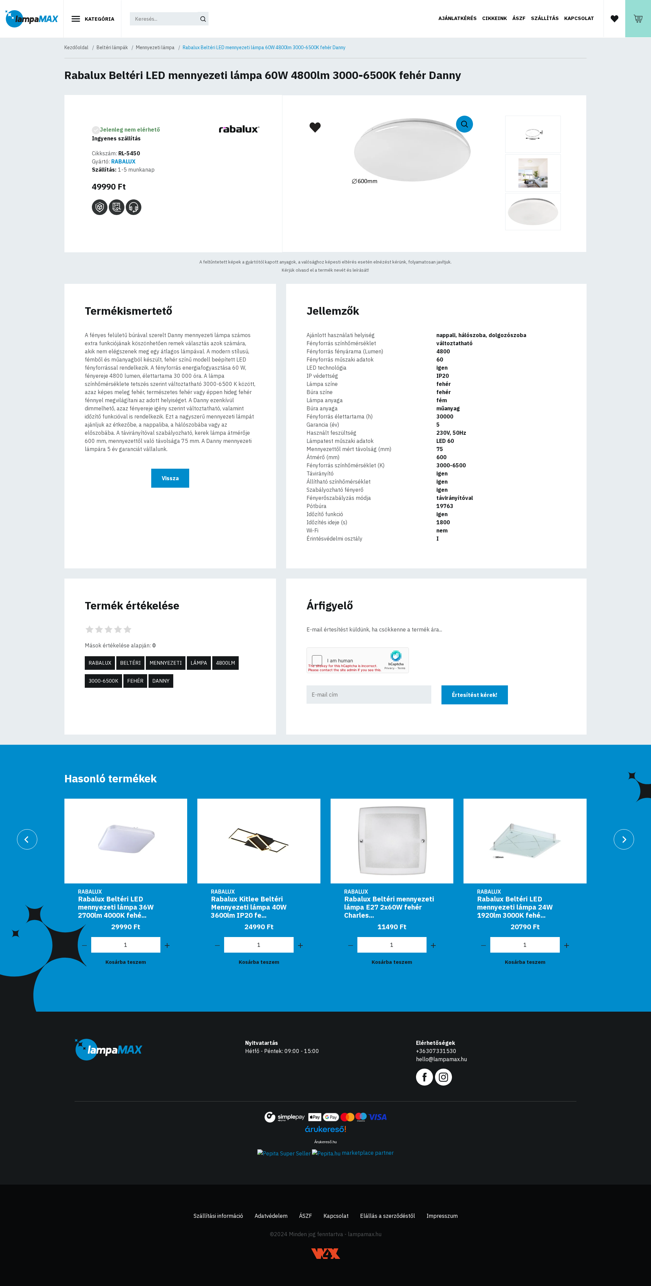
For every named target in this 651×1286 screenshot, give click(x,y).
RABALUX (123, 161)
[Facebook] (424, 1076)
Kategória (98, 19)
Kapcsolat (579, 18)
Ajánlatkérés (457, 18)
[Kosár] (638, 18)
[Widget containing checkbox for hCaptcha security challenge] (358, 660)
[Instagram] (443, 1076)
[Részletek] (126, 841)
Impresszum (442, 1215)
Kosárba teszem (125, 962)
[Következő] (624, 839)
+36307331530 (436, 1051)
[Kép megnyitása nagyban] (533, 134)
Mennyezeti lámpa (155, 47)
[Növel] (167, 945)
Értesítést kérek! (474, 694)
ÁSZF (519, 18)
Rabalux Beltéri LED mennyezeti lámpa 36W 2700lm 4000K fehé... (116, 907)
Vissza (170, 478)
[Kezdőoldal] (32, 19)
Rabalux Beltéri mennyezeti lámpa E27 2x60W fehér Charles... (389, 907)
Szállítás (545, 18)
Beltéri (130, 663)
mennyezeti (166, 663)
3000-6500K (103, 681)
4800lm (225, 663)
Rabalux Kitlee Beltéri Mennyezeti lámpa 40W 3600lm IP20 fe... (249, 907)
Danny (161, 681)
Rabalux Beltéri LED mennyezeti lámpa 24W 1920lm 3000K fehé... (515, 907)
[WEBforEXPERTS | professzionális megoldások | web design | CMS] (325, 1253)
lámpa (199, 663)
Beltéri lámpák (112, 47)
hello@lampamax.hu (441, 1059)
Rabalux (99, 663)
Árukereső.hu (325, 1142)
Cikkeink (494, 18)
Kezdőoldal (76, 47)
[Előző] (27, 839)
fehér (135, 681)
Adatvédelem (271, 1215)
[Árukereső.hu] (325, 1131)
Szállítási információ (218, 1215)
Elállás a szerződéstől (387, 1215)
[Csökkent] (84, 945)
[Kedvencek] (614, 18)
